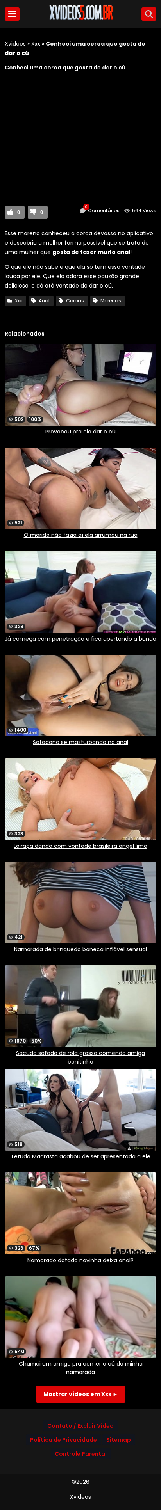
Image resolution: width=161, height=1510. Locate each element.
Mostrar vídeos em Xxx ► (80, 1394)
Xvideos (15, 44)
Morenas (110, 300)
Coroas (75, 300)
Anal (44, 300)
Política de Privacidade (63, 1440)
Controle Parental (81, 1454)
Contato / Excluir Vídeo (80, 1426)
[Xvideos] (80, 18)
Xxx (35, 44)
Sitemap (118, 1440)
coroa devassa (96, 233)
